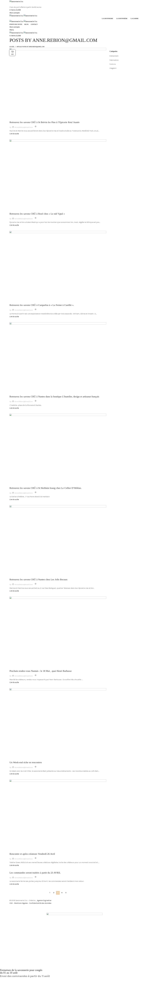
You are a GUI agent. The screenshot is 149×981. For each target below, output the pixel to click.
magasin (113, 68)
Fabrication (114, 60)
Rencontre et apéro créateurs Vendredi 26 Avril (32, 853)
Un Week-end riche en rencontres (25, 762)
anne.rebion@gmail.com (64, 40)
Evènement (114, 56)
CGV (11, 903)
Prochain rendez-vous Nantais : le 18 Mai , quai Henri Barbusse (40, 671)
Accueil (11, 46)
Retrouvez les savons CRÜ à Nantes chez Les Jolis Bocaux (38, 579)
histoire (113, 64)
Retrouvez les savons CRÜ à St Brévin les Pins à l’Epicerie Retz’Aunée (44, 122)
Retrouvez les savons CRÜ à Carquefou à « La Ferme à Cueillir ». (41, 305)
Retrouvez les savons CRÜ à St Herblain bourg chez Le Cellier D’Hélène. (45, 488)
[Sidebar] (2, 907)
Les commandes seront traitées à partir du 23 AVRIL (35, 872)
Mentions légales (21, 903)
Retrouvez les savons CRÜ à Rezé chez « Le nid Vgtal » (37, 213)
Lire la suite (14, 134)
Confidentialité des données (40, 903)
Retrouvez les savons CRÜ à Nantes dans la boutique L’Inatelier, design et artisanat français (54, 396)
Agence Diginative (44, 900)
